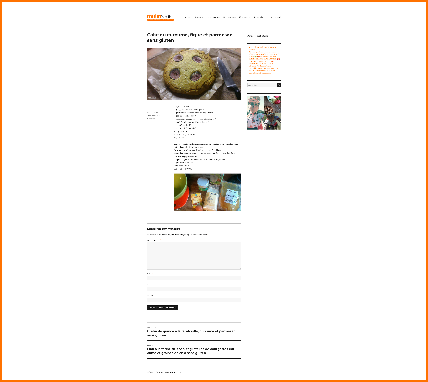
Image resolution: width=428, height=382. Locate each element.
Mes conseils (199, 17)
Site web (151, 295)
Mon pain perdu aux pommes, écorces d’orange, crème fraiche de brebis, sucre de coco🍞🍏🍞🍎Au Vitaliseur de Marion (264, 54)
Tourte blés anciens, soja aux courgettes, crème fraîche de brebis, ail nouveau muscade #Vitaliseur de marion (263, 70)
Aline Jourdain (152, 112)
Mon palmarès (229, 17)
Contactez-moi (274, 17)
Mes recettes (214, 17)
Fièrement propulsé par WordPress (169, 372)
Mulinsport (151, 372)
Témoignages (245, 17)
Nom (150, 274)
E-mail (150, 285)
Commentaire (154, 240)
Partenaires (259, 17)
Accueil (187, 17)
